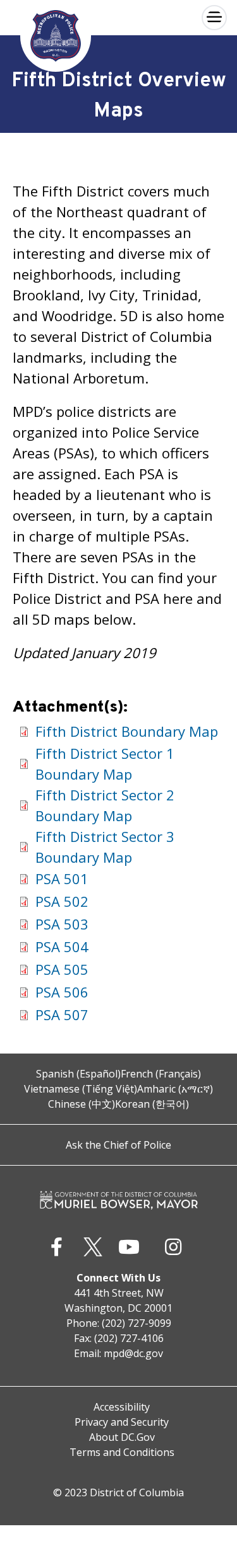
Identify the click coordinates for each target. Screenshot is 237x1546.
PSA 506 (61, 991)
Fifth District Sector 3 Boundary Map (104, 847)
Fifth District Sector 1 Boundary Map (104, 763)
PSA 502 (61, 901)
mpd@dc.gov (133, 1353)
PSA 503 (61, 923)
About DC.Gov (122, 1437)
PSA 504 (61, 946)
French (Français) (161, 1074)
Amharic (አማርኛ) (175, 1089)
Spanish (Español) (78, 1074)
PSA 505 (61, 969)
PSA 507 (61, 1014)
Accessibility (122, 1407)
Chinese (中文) (81, 1104)
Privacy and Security (122, 1422)
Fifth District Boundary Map (126, 731)
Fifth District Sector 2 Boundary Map (104, 805)
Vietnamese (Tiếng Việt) (80, 1089)
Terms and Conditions (122, 1452)
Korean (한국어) (152, 1104)
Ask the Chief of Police (118, 1145)
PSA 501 (61, 878)
